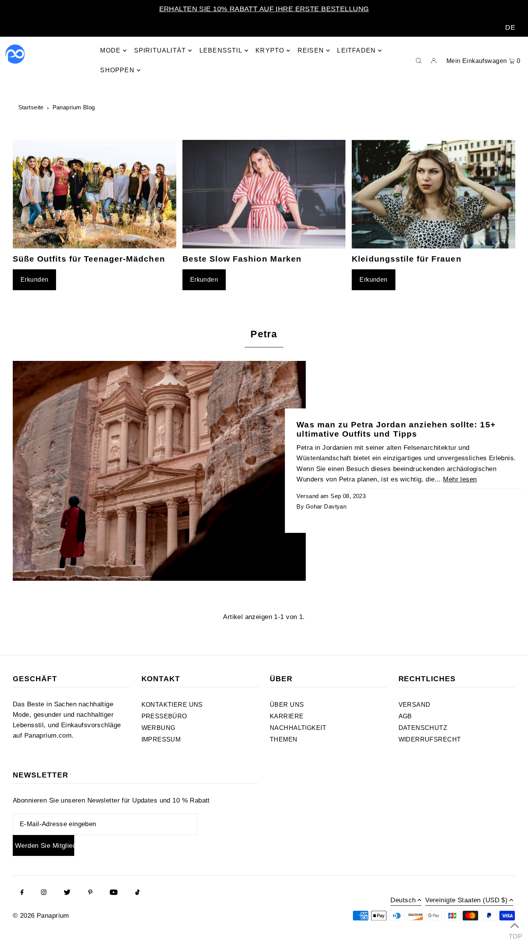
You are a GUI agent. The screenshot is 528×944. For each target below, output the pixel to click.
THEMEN (284, 739)
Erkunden (34, 279)
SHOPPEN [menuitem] (117, 70)
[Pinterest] (90, 893)
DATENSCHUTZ (423, 728)
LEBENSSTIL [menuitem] (220, 50)
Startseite (31, 107)
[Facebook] (22, 893)
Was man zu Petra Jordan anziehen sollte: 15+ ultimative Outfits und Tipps (395, 429)
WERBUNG (158, 728)
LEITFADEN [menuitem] (356, 50)
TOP (514, 934)
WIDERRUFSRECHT (430, 739)
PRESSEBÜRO (164, 716)
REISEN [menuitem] (311, 50)
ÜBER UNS (287, 704)
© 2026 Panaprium (41, 915)
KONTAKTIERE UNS (172, 704)
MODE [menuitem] (110, 50)
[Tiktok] (137, 893)
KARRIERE (286, 716)
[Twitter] (67, 893)
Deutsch (403, 900)
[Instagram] (43, 893)
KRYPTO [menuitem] (269, 50)
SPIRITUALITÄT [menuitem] (160, 50)
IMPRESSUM (161, 739)
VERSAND (415, 704)
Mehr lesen (460, 479)
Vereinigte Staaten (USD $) (466, 900)
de (510, 27)
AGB (405, 716)
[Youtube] (114, 893)
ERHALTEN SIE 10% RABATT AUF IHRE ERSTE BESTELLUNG (264, 9)
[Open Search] (419, 60)
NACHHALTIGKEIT (298, 728)
